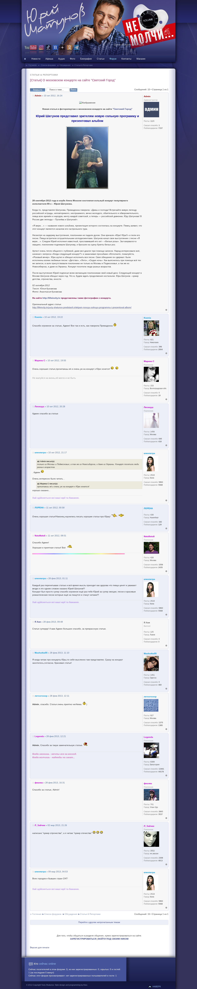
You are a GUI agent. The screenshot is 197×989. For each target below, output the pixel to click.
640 (160, 439)
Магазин (141, 58)
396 (160, 347)
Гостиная (32, 65)
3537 (160, 814)
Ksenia (38, 317)
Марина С (40, 360)
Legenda (39, 736)
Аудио (61, 58)
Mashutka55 (41, 653)
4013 (160, 861)
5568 (160, 485)
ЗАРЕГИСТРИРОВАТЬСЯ (83, 939)
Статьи (100, 58)
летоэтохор (41, 696)
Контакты (126, 58)
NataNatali (40, 536)
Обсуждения (65, 65)
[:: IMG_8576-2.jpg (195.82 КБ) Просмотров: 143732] (87, 188)
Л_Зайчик (40, 825)
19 (159, 395)
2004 (160, 349)
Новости (35, 58)
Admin (38, 95)
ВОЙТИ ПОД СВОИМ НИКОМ (113, 939)
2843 (161, 811)
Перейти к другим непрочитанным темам (99, 922)
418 (160, 441)
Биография (86, 58)
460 (160, 685)
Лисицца (39, 406)
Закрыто (37, 90)
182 (160, 522)
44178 (161, 772)
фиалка (39, 783)
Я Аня (38, 622)
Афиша (49, 58)
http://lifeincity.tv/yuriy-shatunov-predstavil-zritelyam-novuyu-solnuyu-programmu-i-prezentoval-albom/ (81, 307)
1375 (161, 723)
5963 (161, 482)
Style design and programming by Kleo (71, 985)
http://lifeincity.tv (51, 298)
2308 (161, 858)
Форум (112, 58)
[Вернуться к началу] (166, 310)
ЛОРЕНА (39, 508)
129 (160, 525)
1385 (160, 725)
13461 (161, 769)
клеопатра (40, 452)
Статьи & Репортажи (83, 65)
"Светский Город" (122, 109)
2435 (160, 567)
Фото (72, 58)
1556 (161, 565)
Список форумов (48, 65)
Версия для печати (39, 947)
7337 (160, 128)
